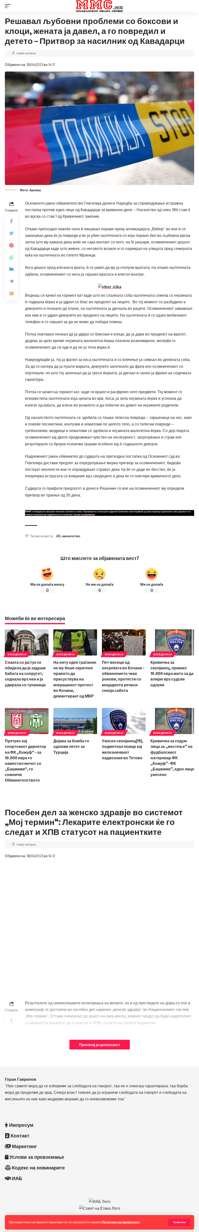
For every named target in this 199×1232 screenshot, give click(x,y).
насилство (71, 536)
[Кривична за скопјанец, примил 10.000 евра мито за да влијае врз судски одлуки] (172, 642)
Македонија (17, 654)
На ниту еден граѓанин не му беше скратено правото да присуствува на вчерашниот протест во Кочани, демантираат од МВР (74, 679)
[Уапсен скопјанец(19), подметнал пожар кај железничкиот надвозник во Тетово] (124, 721)
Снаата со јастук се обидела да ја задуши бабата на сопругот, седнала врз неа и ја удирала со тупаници (25, 673)
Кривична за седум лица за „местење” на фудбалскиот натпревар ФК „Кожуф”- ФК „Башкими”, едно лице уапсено (172, 757)
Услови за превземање (84, 514)
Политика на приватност (121, 1222)
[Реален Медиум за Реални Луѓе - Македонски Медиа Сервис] (99, 6)
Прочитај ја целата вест (99, 1044)
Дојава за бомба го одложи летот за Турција (71, 746)
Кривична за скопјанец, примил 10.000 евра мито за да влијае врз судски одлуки (171, 673)
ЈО (58, 536)
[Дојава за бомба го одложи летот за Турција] (75, 721)
